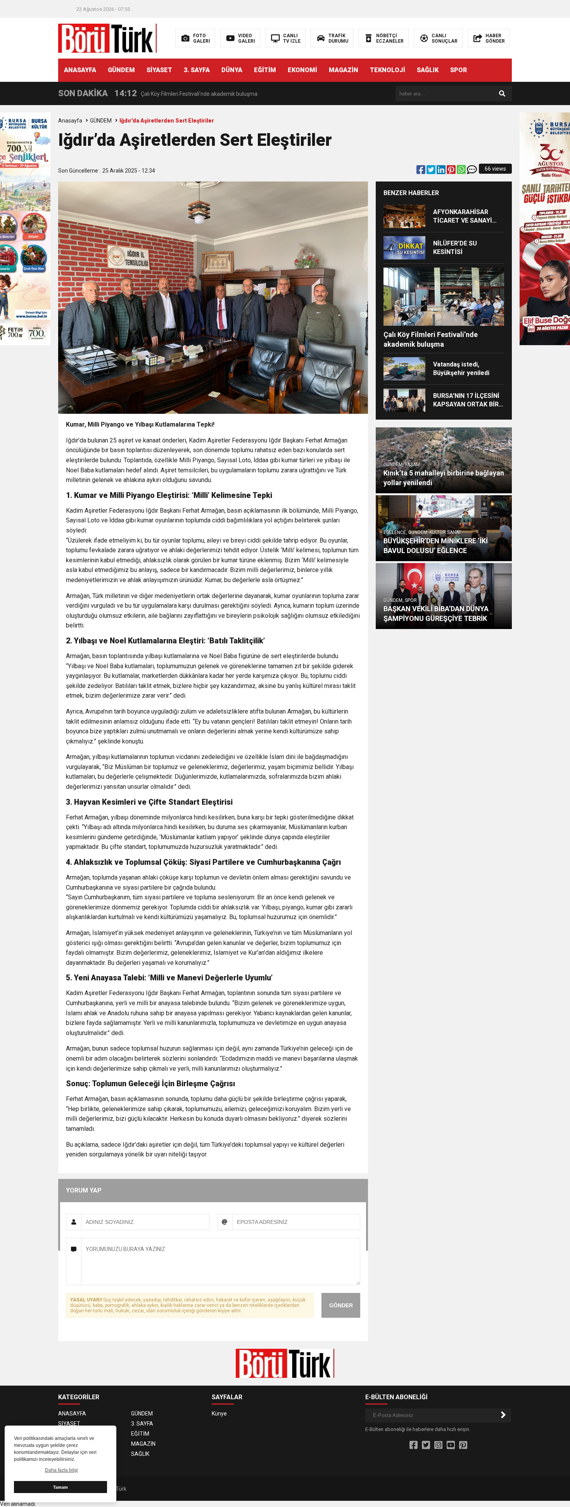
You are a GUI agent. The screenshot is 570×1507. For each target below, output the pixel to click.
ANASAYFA (80, 70)
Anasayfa (70, 121)
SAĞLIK (428, 70)
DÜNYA (231, 70)
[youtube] (451, 1445)
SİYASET (159, 70)
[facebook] (421, 171)
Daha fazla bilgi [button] (61, 1470)
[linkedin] (442, 171)
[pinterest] (452, 171)
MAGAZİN (343, 70)
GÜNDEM (121, 70)
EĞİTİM (265, 70)
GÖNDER (341, 1305)
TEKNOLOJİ (387, 70)
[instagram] (438, 1445)
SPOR (458, 70)
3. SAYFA (197, 70)
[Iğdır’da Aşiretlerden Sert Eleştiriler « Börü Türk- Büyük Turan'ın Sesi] (107, 38)
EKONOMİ (302, 70)
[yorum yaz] (472, 171)
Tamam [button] (60, 1487)
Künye (219, 1413)
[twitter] (432, 171)
